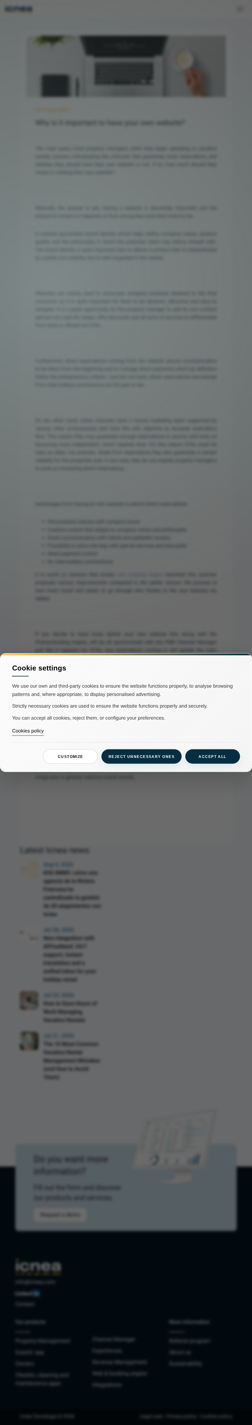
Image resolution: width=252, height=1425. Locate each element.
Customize (70, 756)
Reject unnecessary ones (141, 756)
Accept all (212, 756)
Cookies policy (28, 731)
